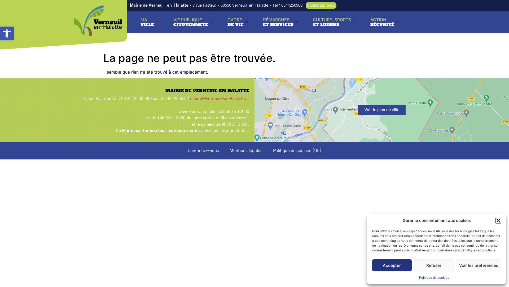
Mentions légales (246, 151)
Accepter (392, 265)
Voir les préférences (478, 265)
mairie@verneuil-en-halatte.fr (219, 98)
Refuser (433, 265)
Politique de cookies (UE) (297, 151)
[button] (7, 33)
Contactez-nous (203, 151)
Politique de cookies (434, 278)
